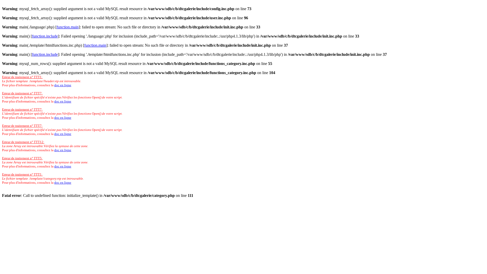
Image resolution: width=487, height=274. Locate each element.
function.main (68, 27)
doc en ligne (62, 85)
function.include (45, 36)
